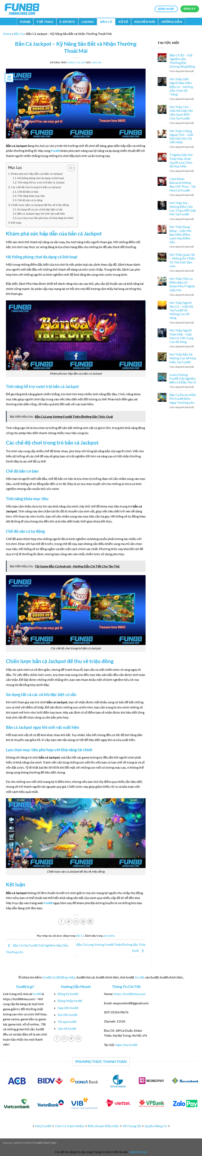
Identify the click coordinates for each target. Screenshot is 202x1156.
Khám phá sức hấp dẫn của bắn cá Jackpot (37, 173)
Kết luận (16, 222)
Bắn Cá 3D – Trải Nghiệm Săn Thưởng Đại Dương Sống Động (182, 60)
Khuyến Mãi (144, 21)
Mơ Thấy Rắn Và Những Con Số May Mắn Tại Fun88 (182, 358)
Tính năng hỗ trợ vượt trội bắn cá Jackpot (41, 182)
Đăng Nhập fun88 (70, 1001)
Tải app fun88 (67, 1021)
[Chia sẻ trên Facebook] (61, 921)
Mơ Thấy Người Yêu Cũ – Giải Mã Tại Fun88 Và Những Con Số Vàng (181, 310)
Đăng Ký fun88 (68, 994)
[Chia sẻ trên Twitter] (68, 921)
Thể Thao (44, 21)
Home (7, 34)
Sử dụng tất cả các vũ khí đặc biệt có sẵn (40, 209)
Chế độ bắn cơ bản (27, 191)
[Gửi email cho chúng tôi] (78, 1038)
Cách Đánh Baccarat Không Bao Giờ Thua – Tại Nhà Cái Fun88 (182, 184)
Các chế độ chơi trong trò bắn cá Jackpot (36, 187)
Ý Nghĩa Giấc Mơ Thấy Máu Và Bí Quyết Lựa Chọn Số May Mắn (181, 160)
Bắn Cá (106, 21)
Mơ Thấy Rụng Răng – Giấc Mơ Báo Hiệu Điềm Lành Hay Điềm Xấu (180, 234)
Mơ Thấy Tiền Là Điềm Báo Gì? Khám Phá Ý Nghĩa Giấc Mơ (182, 284)
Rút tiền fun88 (67, 1015)
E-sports (67, 21)
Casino (87, 21)
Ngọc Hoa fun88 (126, 1045)
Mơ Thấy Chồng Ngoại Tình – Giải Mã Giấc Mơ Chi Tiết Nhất (181, 136)
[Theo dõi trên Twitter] (71, 1038)
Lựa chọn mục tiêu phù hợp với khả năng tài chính (45, 218)
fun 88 (139, 977)
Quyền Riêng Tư (156, 1126)
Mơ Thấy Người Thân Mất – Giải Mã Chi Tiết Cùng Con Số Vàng (181, 336)
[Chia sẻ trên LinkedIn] (90, 921)
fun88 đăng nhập (63, 977)
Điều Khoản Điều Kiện (103, 1126)
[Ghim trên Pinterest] (83, 921)
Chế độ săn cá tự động (29, 200)
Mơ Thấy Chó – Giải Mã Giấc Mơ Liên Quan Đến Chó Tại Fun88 (181, 112)
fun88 (47, 977)
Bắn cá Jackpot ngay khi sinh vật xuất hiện (41, 213)
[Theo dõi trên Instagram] (64, 1038)
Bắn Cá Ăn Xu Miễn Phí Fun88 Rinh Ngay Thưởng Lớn (182, 398)
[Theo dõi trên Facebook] (57, 1038)
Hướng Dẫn (171, 21)
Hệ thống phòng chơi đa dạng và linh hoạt (40, 178)
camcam (96, 62)
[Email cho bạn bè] (76, 921)
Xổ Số (123, 21)
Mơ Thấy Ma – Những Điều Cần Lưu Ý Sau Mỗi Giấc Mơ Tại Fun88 (182, 208)
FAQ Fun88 (43, 1126)
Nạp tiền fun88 (68, 1008)
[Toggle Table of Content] (69, 167)
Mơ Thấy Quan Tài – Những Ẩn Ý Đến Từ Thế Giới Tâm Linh (182, 260)
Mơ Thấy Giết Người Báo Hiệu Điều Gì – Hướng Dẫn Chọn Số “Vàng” (181, 86)
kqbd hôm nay (138, 1152)
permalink (108, 935)
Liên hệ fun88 (67, 1028)
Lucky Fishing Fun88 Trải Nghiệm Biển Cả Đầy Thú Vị (182, 378)
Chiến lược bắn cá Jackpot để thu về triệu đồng (40, 205)
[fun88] (22, 9)
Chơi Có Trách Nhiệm (69, 1126)
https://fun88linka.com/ (130, 994)
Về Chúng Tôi (132, 1126)
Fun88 (25, 21)
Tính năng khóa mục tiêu (31, 195)
